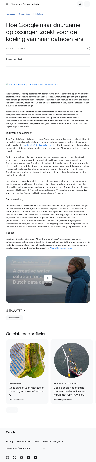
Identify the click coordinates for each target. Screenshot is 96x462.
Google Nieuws (25, 14)
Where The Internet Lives (61, 248)
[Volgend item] (15, 410)
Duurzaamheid (14, 318)
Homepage (10, 14)
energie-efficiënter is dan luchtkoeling (39, 145)
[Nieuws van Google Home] (26, 4)
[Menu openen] (7, 4)
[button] (89, 48)
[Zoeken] (80, 4)
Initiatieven (40, 14)
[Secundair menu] (87, 4)
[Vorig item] (9, 410)
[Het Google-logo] (10, 432)
